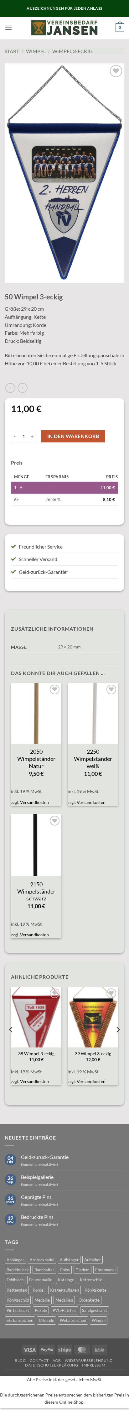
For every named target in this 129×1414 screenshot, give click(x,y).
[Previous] (11, 1042)
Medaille (42, 1300)
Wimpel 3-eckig (72, 51)
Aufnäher (92, 1259)
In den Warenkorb (73, 436)
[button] (8, 27)
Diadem (82, 1269)
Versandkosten (34, 802)
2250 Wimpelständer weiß (93, 758)
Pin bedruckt (18, 1310)
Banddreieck (18, 1269)
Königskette (95, 1290)
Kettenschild (91, 1279)
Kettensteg (17, 1290)
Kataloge (66, 1279)
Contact (39, 1360)
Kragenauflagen (64, 1290)
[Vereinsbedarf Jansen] (65, 28)
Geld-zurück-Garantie (45, 1157)
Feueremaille (40, 1279)
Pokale (41, 1310)
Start (12, 51)
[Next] (117, 1042)
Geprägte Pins (36, 1197)
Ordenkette (89, 1300)
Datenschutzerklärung (51, 1365)
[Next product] (10, 388)
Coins (65, 1269)
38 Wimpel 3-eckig (36, 1053)
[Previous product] (22, 388)
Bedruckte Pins (37, 1217)
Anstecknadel (42, 1259)
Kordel (38, 1290)
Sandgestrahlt (94, 1310)
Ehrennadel (105, 1269)
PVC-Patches (64, 1310)
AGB (57, 1360)
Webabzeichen (73, 1320)
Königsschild (18, 1300)
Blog (20, 1360)
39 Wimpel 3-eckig (93, 1053)
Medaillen (64, 1300)
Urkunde (46, 1320)
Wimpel (36, 51)
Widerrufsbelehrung (89, 1360)
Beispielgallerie (37, 1177)
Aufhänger (69, 1259)
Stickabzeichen (20, 1320)
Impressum (94, 1365)
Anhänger (15, 1259)
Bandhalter (44, 1269)
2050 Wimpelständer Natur (36, 758)
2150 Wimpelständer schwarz (36, 891)
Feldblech (15, 1279)
